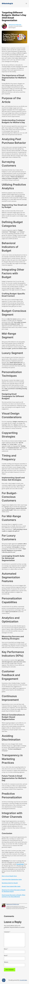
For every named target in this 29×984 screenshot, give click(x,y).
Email (6, 955)
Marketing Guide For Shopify (10, 883)
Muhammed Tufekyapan (15, 24)
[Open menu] (26, 3)
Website (6, 962)
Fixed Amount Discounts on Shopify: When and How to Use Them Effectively (13, 895)
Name (6, 949)
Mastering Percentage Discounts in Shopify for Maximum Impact (13, 890)
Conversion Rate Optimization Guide (12, 879)
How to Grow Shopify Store (9, 876)
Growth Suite (23, 980)
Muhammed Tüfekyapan (12, 904)
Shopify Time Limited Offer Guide (11, 886)
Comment (7, 932)
